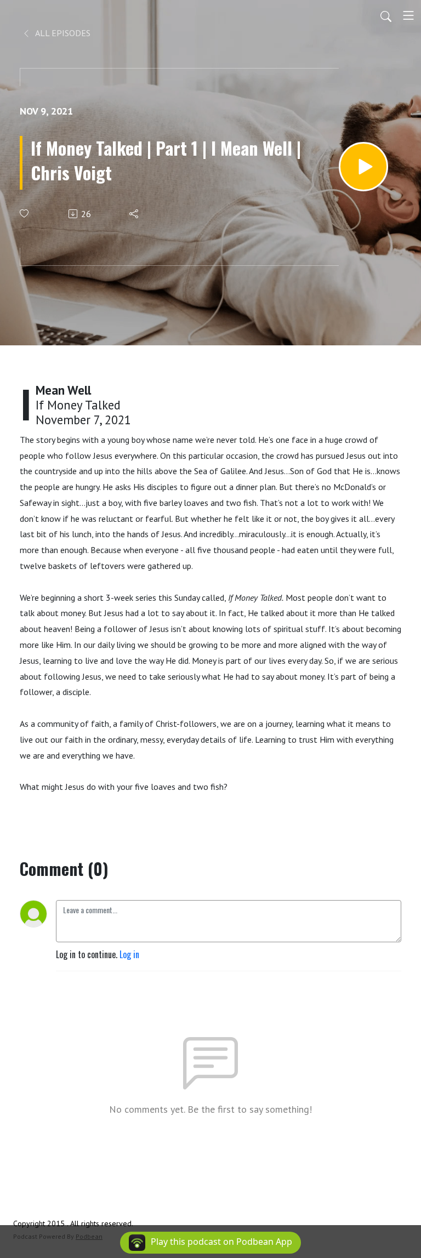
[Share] (134, 213)
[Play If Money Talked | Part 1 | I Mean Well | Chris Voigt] (363, 166)
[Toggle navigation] (408, 15)
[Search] (386, 15)
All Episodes (61, 32)
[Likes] (25, 213)
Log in (129, 954)
